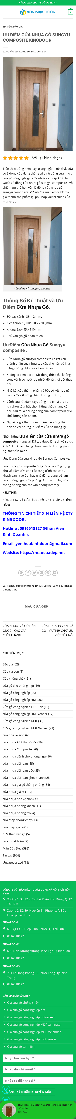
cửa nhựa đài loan (15, 764)
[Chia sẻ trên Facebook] (28, 573)
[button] (5, 11)
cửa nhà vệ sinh (14, 735)
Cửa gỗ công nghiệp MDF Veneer (25, 728)
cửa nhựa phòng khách (19, 806)
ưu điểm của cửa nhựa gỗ (44, 436)
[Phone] (6, 1090)
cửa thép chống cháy (17, 820)
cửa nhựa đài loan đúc (18, 770)
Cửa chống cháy (14, 678)
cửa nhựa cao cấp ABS (47, 178)
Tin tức (7, 855)
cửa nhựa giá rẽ (14, 792)
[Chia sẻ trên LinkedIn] (55, 573)
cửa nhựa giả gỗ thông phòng (23, 785)
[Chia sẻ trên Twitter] (35, 573)
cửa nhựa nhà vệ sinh (18, 799)
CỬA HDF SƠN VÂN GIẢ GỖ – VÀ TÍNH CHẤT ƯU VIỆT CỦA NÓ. (57, 630)
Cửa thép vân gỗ (14, 834)
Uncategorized (13, 863)
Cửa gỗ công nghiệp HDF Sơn (23, 707)
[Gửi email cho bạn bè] (41, 573)
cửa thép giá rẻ (13, 827)
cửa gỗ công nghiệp (16, 693)
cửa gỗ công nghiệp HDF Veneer (25, 714)
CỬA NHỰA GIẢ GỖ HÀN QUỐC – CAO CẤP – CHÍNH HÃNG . (19, 630)
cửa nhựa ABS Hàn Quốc (20, 742)
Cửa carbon (11, 671)
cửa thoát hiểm (13, 841)
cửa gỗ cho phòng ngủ (18, 686)
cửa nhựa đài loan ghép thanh (24, 778)
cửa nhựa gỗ (32, 183)
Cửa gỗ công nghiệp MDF (20, 721)
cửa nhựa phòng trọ (17, 813)
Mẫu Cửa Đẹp (12, 848)
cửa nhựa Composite (17, 749)
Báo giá (8, 664)
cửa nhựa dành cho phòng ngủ (24, 756)
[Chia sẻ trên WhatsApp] (21, 573)
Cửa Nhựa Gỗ (32, 307)
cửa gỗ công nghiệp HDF (20, 700)
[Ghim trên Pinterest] (48, 573)
